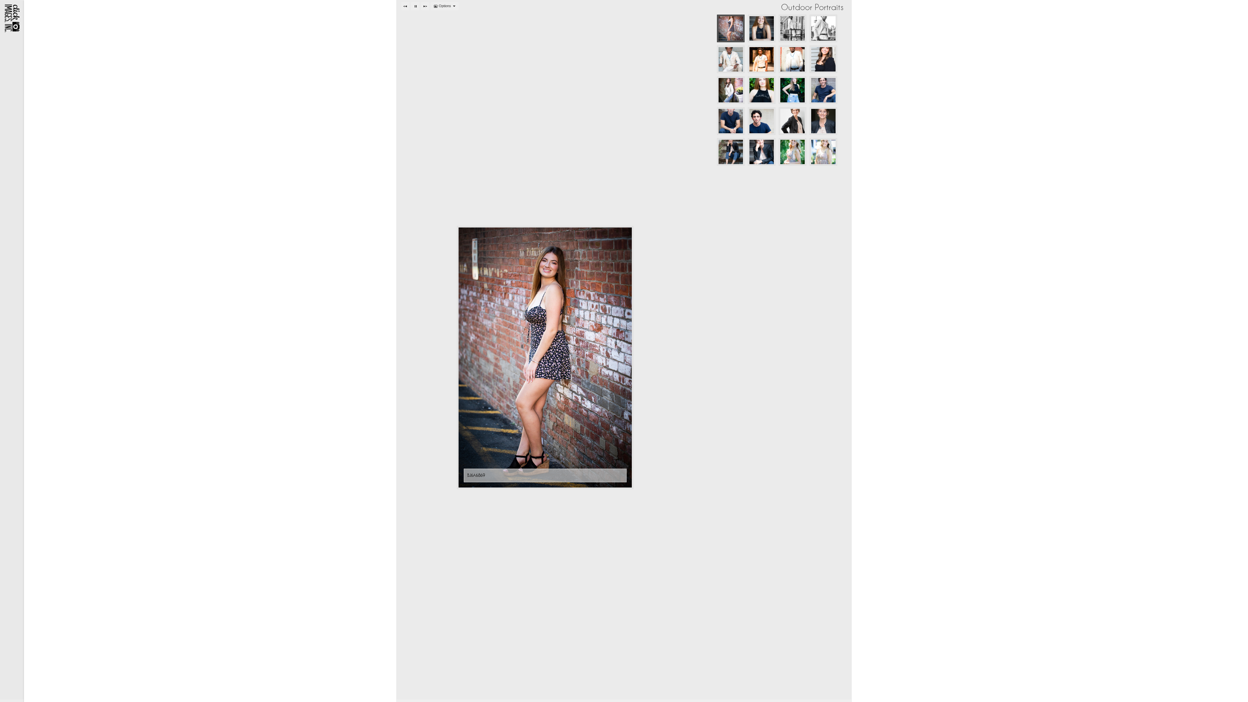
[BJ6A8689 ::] (731, 90)
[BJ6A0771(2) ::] (761, 121)
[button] (405, 6)
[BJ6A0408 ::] (761, 59)
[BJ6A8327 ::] (823, 59)
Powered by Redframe (1225, 696)
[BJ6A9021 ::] (823, 121)
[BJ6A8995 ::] (792, 121)
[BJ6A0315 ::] (731, 59)
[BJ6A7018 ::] (792, 90)
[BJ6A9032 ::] (731, 152)
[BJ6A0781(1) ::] (731, 121)
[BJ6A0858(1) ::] (823, 90)
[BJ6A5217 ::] (792, 152)
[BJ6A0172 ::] (792, 28)
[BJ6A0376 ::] (792, 59)
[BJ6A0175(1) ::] (823, 28)
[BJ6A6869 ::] (731, 28)
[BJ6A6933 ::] (761, 28)
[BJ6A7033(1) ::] (761, 90)
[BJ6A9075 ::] (761, 152)
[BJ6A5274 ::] (823, 152)
